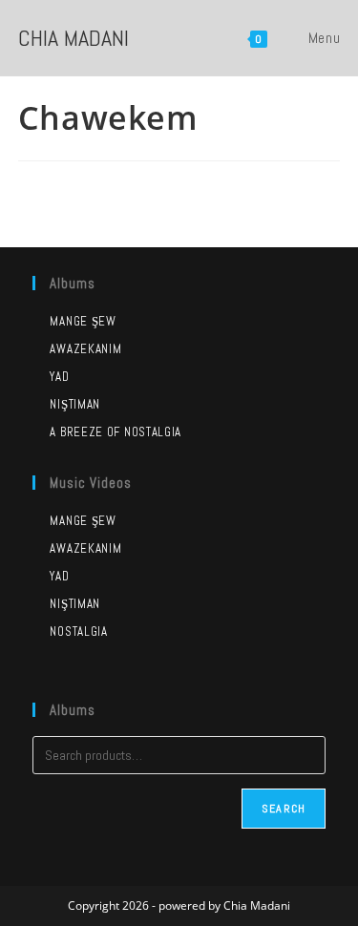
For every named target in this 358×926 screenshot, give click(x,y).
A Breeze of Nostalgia (115, 432)
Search (283, 808)
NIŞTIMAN (75, 604)
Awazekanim (85, 349)
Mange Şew (83, 321)
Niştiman (75, 404)
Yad (59, 376)
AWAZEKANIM (85, 548)
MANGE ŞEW (83, 521)
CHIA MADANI (73, 38)
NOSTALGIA (78, 631)
